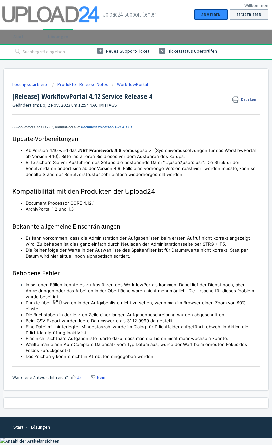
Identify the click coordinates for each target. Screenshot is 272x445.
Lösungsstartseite (31, 84)
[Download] (123, 219)
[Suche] (16, 52)
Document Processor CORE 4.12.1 (106, 127)
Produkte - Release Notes (82, 84)
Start (18, 36)
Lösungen (58, 36)
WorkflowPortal (132, 84)
